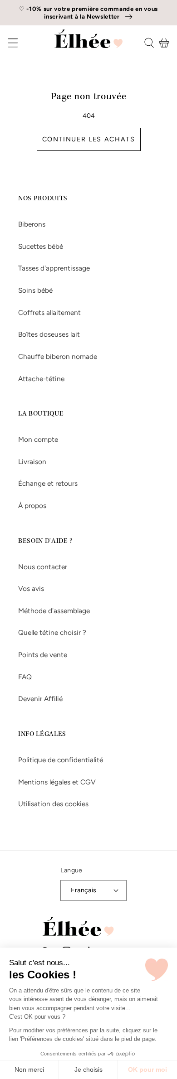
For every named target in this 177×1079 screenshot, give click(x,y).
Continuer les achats (88, 139)
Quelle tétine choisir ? (52, 632)
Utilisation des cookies (53, 803)
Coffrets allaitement (49, 312)
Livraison (32, 461)
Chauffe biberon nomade (57, 356)
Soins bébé (35, 290)
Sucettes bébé (40, 246)
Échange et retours (48, 483)
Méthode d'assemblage (54, 610)
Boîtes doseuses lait (49, 334)
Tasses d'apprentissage (54, 268)
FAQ (25, 677)
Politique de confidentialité (60, 759)
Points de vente (42, 654)
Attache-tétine (41, 378)
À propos (32, 505)
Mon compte (38, 439)
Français (84, 890)
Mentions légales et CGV (57, 782)
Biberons (31, 224)
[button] (6, 43)
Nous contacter (42, 566)
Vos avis (31, 588)
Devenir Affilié (40, 698)
